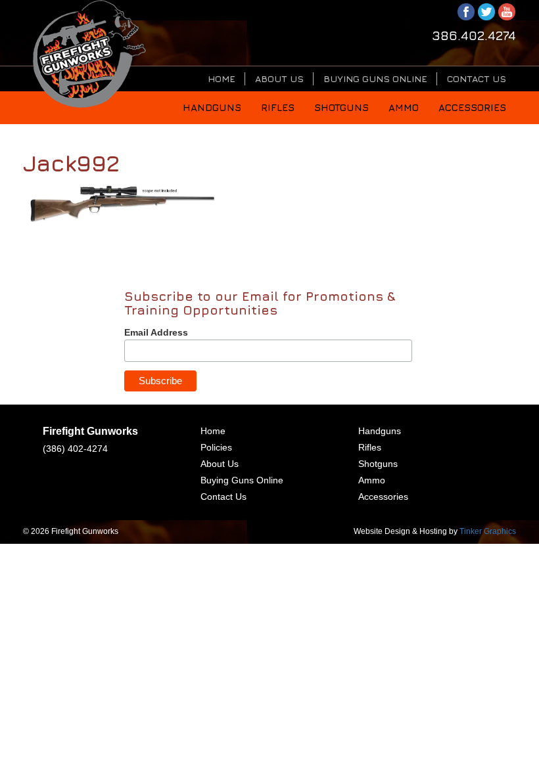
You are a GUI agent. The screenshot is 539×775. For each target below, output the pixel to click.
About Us (279, 78)
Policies (216, 447)
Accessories (472, 107)
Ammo (403, 107)
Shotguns (341, 107)
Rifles (277, 107)
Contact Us (476, 78)
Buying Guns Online (375, 78)
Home (221, 78)
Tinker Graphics (487, 531)
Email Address (156, 332)
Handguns (212, 107)
